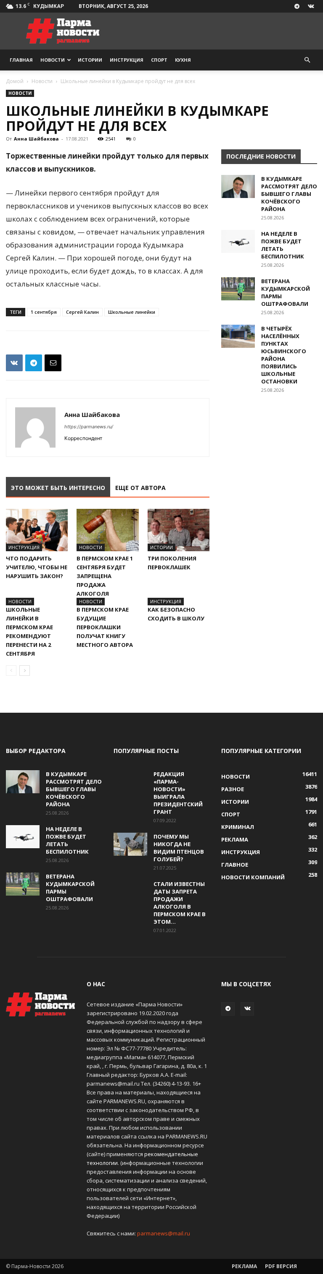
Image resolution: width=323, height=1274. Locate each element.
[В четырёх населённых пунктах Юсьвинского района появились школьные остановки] (238, 336)
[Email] (53, 362)
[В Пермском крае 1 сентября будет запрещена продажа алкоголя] (107, 530)
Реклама (244, 1266)
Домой (15, 81)
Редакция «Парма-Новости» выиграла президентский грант (178, 792)
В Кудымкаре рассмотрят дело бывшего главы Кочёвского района (289, 194)
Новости (52, 60)
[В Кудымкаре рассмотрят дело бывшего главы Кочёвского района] (238, 186)
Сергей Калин (82, 312)
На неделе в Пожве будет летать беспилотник (282, 245)
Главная (21, 60)
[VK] (14, 362)
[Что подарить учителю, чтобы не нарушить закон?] (37, 530)
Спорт (159, 60)
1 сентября (44, 312)
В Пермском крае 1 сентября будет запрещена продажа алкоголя (105, 576)
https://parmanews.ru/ (88, 427)
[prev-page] (11, 670)
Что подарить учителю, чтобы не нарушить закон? (36, 567)
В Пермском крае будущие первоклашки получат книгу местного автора (105, 627)
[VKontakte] (310, 6)
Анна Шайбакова (36, 138)
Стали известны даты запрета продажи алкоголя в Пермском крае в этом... (180, 902)
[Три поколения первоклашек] (178, 530)
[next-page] (24, 670)
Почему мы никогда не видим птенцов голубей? (179, 848)
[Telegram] (297, 6)
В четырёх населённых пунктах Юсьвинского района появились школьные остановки (283, 355)
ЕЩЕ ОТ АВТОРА (140, 488)
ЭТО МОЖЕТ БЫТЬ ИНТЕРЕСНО (58, 488)
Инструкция (126, 60)
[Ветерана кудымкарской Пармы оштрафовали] (238, 288)
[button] (307, 60)
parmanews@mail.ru (163, 1233)
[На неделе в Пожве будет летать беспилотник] (238, 241)
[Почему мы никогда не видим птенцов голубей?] (130, 844)
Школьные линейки (131, 312)
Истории (90, 60)
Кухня (183, 60)
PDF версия (281, 1266)
